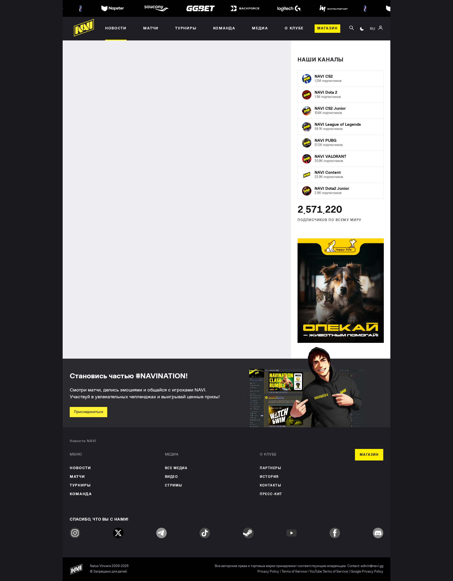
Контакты (270, 485)
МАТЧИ (77, 477)
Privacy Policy (268, 571)
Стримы (173, 485)
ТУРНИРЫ (80, 485)
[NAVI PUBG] (341, 143)
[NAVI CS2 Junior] (341, 111)
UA (372, 34)
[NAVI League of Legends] (341, 127)
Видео (171, 477)
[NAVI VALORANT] (341, 159)
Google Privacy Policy (366, 571)
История (269, 477)
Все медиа (176, 468)
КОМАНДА (81, 494)
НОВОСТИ (80, 468)
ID (372, 50)
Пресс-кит (271, 494)
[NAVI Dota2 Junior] (341, 191)
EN (372, 42)
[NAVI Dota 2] (341, 95)
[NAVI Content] (341, 175)
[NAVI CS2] (341, 79)
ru (372, 29)
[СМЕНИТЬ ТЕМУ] (362, 28)
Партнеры (270, 468)
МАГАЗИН (369, 455)
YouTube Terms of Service (328, 571)
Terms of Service (294, 571)
